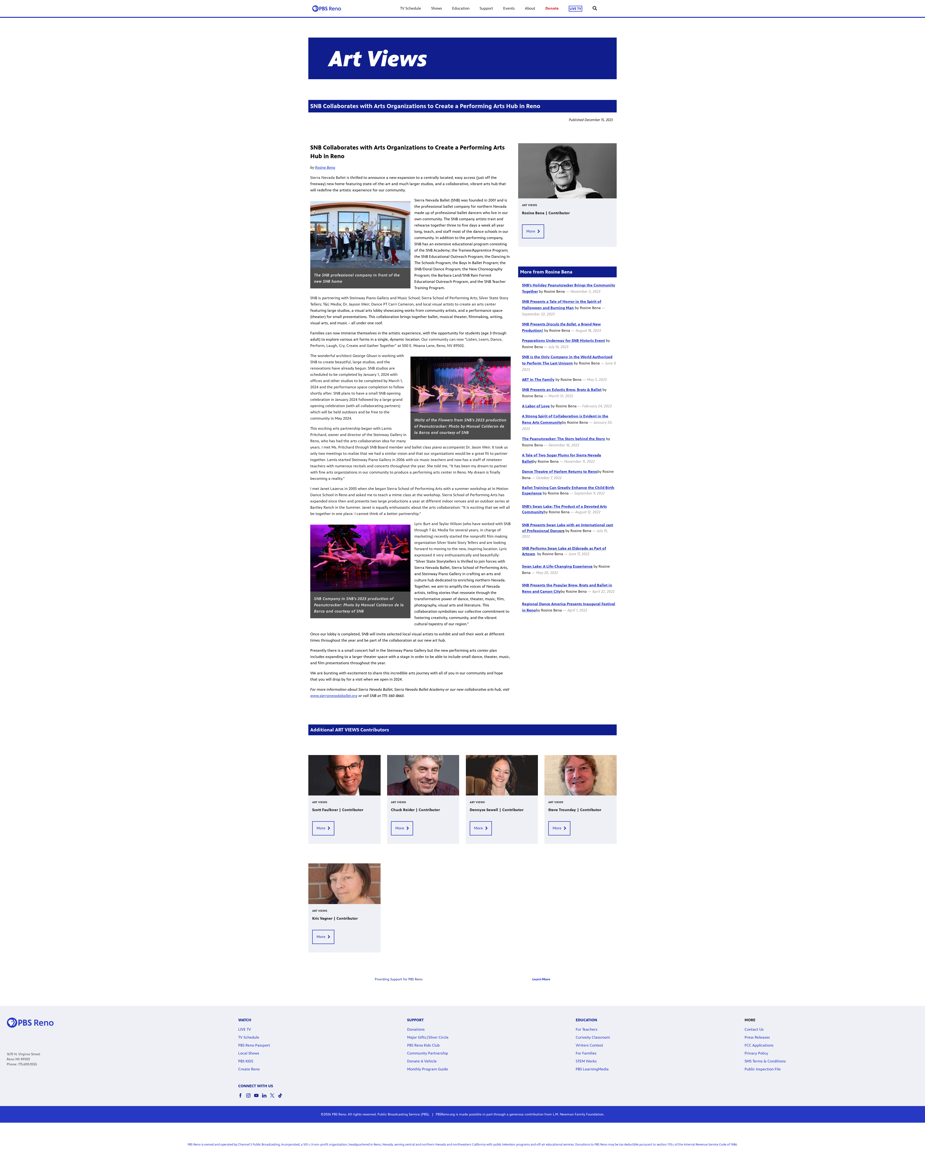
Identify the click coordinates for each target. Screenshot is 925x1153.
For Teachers (586, 1029)
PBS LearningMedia (592, 1069)
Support (486, 8)
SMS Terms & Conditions (765, 1061)
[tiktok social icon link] (282, 1097)
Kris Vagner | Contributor (335, 918)
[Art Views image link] (462, 58)
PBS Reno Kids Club (423, 1045)
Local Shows (248, 1053)
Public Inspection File (763, 1069)
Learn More (541, 979)
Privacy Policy (756, 1053)
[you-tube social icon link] (258, 1097)
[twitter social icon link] (274, 1097)
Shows (436, 8)
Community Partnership (427, 1053)
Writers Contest (589, 1045)
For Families (586, 1053)
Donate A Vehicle (422, 1061)
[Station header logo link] (326, 8)
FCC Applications (759, 1045)
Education (460, 8)
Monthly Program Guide (427, 1069)
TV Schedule (410, 8)
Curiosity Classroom (593, 1037)
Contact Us (754, 1029)
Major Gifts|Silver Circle (428, 1037)
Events (509, 8)
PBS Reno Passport (254, 1045)
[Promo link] (567, 171)
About (530, 8)
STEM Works (586, 1061)
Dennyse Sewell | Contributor (496, 810)
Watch (244, 1020)
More (530, 231)
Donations (416, 1029)
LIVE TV (575, 9)
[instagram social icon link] (250, 1097)
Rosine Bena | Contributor (546, 213)
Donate (552, 8)
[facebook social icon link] (242, 1097)
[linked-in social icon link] (266, 1097)
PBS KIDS (245, 1061)
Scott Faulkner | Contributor (337, 810)
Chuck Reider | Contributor (415, 810)
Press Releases (757, 1037)
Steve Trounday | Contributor (574, 810)
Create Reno (249, 1069)
